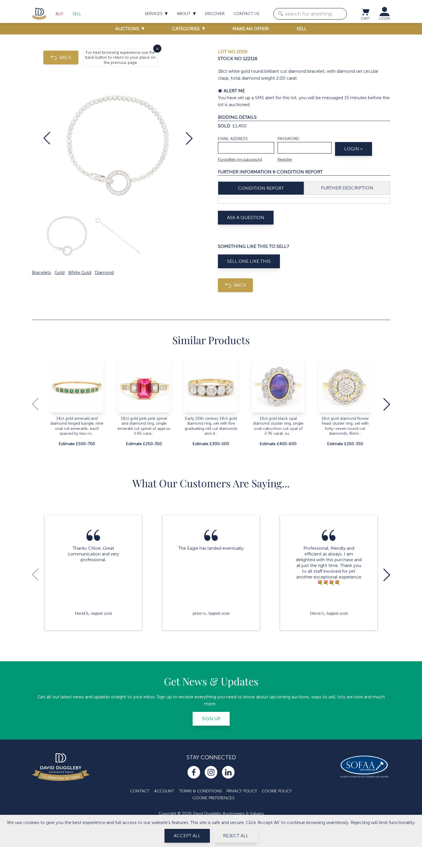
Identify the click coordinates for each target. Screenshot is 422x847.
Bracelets (41, 272)
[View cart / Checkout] (365, 11)
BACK (65, 57)
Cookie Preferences (213, 798)
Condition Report (261, 188)
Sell (77, 14)
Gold (60, 272)
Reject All (236, 835)
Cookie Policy (277, 791)
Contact (140, 791)
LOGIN (384, 18)
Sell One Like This (249, 261)
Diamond (104, 272)
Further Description (347, 187)
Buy (59, 14)
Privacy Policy (242, 791)
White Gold (79, 272)
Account (164, 791)
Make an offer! (251, 28)
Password (288, 139)
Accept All (187, 835)
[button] (46, 138)
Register (285, 159)
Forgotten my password (240, 159)
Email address (233, 139)
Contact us (247, 14)
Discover (214, 14)
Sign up (211, 718)
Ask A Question (245, 217)
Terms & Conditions (200, 791)
